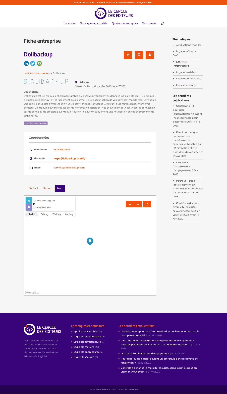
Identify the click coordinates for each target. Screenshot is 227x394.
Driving (44, 214)
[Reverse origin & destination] (34, 204)
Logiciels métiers (186, 72)
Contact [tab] (33, 188)
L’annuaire (69, 24)
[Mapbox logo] (32, 292)
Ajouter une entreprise (125, 24)
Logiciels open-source (189, 78)
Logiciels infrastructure (87, 341)
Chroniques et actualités (94, 24)
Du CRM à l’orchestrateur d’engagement (182, 166)
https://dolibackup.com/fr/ (69, 158)
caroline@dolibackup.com (69, 167)
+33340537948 (62, 149)
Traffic (32, 214)
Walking (57, 214)
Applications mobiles (188, 44)
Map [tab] (59, 188)
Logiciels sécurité (186, 85)
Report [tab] (47, 188)
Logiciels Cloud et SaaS (87, 336)
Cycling (69, 214)
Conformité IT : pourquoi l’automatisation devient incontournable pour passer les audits (187, 113)
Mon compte (149, 24)
